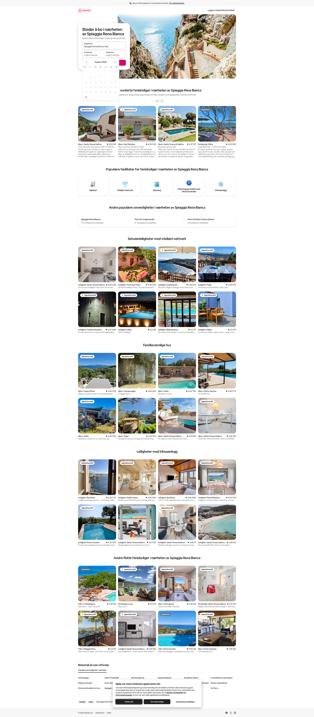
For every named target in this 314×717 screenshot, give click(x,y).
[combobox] (104, 46)
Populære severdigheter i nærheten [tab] (92, 670)
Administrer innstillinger (185, 702)
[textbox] (93, 55)
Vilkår (109, 713)
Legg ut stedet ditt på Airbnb (221, 10)
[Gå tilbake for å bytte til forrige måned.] (86, 62)
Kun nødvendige (157, 702)
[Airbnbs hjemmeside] (84, 10)
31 (86, 97)
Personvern (99, 713)
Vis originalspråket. (177, 3)
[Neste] (162, 101)
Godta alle (129, 702)
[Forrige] (152, 101)
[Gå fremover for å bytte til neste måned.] (115, 62)
